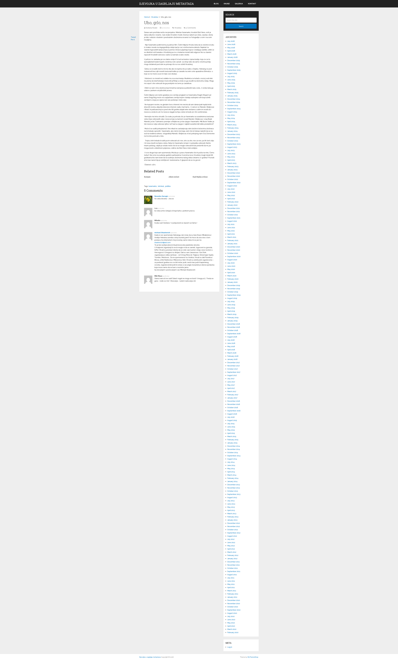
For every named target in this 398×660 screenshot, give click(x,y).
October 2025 (232, 67)
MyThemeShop (253, 657)
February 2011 (232, 594)
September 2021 (233, 218)
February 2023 (232, 167)
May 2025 (231, 83)
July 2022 (231, 189)
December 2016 (233, 401)
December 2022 (233, 173)
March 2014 (231, 475)
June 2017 (231, 382)
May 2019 (231, 308)
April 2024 (231, 122)
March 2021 (231, 237)
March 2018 (231, 353)
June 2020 (231, 266)
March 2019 (231, 314)
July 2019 (231, 301)
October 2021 (232, 215)
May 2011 (231, 584)
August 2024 (232, 112)
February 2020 (232, 279)
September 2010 (233, 610)
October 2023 (232, 141)
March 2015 (231, 436)
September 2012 (233, 533)
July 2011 (230, 578)
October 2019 (232, 292)
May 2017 (231, 385)
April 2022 (231, 199)
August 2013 (232, 497)
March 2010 (231, 629)
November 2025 (233, 64)
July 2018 (231, 340)
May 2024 (231, 118)
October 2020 (232, 253)
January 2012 (232, 559)
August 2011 (232, 575)
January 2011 (232, 597)
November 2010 (233, 604)
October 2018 (232, 330)
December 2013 (233, 485)
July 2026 (231, 41)
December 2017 (233, 363)
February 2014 (232, 478)
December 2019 (233, 285)
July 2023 (231, 150)
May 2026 (231, 48)
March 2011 (231, 591)
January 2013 (232, 520)
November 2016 (233, 404)
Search (241, 26)
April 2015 (231, 433)
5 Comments (191, 28)
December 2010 (233, 600)
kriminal (161, 186)
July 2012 (230, 539)
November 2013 (233, 488)
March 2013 (231, 514)
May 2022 (231, 195)
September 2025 (233, 70)
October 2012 (232, 530)
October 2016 (232, 408)
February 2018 (232, 356)
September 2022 (233, 183)
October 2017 (232, 369)
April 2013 (231, 510)
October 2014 (232, 453)
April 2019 (231, 311)
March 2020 (231, 276)
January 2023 (232, 170)
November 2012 (233, 526)
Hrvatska (177, 28)
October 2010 (232, 607)
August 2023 (232, 147)
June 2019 (231, 305)
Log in (229, 647)
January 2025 (232, 96)
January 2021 (232, 244)
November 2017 (233, 366)
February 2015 (232, 440)
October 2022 (232, 179)
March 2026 (231, 54)
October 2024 (232, 105)
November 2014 (233, 449)
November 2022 (233, 176)
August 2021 (232, 221)
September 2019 (233, 295)
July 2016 (231, 417)
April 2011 (231, 587)
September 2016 (233, 411)
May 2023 (231, 157)
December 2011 (233, 562)
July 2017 (230, 379)
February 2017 (232, 395)
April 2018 (231, 350)
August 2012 (232, 536)
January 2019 (232, 321)
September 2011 (233, 571)
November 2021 (233, 212)
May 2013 (231, 507)
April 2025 (231, 86)
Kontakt (252, 4)
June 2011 (231, 581)
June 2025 (231, 80)
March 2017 (231, 391)
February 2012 (232, 555)
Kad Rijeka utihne (200, 177)
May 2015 (231, 430)
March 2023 (231, 163)
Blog (216, 4)
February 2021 (232, 240)
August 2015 (232, 420)
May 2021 (231, 231)
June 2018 (231, 343)
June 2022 (231, 192)
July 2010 (231, 616)
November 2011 (233, 565)
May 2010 (231, 623)
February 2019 (232, 318)
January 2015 (232, 443)
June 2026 (231, 44)
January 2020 (232, 282)
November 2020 (233, 250)
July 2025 (231, 77)
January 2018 (232, 359)
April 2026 (231, 51)
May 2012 (231, 546)
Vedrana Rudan (151, 28)
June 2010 (231, 620)
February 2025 (232, 93)
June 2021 (231, 228)
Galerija (239, 4)
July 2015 (230, 424)
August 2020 (232, 260)
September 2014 (233, 456)
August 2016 (232, 414)
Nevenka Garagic (161, 196)
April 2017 (231, 388)
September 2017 (233, 372)
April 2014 (231, 472)
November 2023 (233, 138)
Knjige (227, 4)
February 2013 (232, 517)
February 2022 (232, 202)
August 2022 (232, 186)
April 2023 (231, 160)
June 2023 (231, 154)
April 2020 (231, 273)
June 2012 (231, 542)
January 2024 (232, 131)
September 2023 (233, 144)
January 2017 (232, 398)
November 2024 (233, 102)
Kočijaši (147, 177)
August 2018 (232, 337)
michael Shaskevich (162, 233)
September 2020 (234, 256)
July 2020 (231, 263)
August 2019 (232, 298)
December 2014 (233, 446)
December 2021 (233, 208)
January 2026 (232, 57)
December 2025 (233, 60)
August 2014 (232, 459)
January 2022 (232, 205)
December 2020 (233, 247)
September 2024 (234, 109)
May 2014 (231, 469)
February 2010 (232, 632)
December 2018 (233, 324)
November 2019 (233, 289)
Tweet (133, 37)
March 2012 (231, 552)
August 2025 (232, 73)
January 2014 (232, 481)
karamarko (153, 186)
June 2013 (231, 504)
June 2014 (231, 465)
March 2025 (231, 89)
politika (167, 186)
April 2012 (231, 549)
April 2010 (231, 626)
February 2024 (232, 128)
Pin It (133, 40)
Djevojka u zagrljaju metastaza (166, 3)
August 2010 (232, 613)
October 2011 (232, 568)
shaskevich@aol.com (162, 242)
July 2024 (231, 115)
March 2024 (231, 125)
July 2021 (230, 224)
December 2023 (233, 134)
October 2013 (232, 491)
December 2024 (233, 99)
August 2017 (232, 375)
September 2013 (233, 494)
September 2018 (233, 334)
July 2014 (231, 462)
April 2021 (231, 234)
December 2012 (233, 523)
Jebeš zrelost (173, 177)
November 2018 (233, 327)
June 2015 (231, 427)
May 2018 (231, 346)
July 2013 (230, 501)
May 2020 (231, 269)
